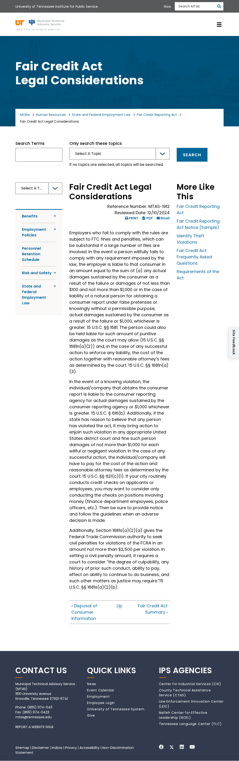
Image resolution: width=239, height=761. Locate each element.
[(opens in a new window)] (161, 746)
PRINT (133, 218)
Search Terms (30, 143)
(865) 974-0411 (39, 707)
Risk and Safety (37, 273)
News (91, 684)
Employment (98, 696)
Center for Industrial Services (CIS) (190, 684)
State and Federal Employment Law (101, 114)
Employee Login (101, 703)
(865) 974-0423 (35, 712)
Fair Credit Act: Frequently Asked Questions (194, 257)
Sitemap (22, 747)
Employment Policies (34, 232)
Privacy (71, 747)
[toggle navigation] (219, 24)
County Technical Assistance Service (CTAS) (185, 692)
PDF (149, 218)
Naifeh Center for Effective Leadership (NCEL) (183, 715)
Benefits (30, 216)
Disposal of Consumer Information (84, 612)
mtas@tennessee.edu (33, 717)
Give (91, 715)
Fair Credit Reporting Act (157, 114)
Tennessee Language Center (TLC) (190, 724)
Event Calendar (100, 690)
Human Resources (51, 114)
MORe (25, 114)
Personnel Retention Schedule (31, 254)
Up (119, 606)
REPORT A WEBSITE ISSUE (34, 727)
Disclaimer (40, 747)
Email (165, 218)
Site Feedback (234, 343)
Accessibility (89, 747)
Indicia (57, 747)
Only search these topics (95, 143)
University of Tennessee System (115, 709)
